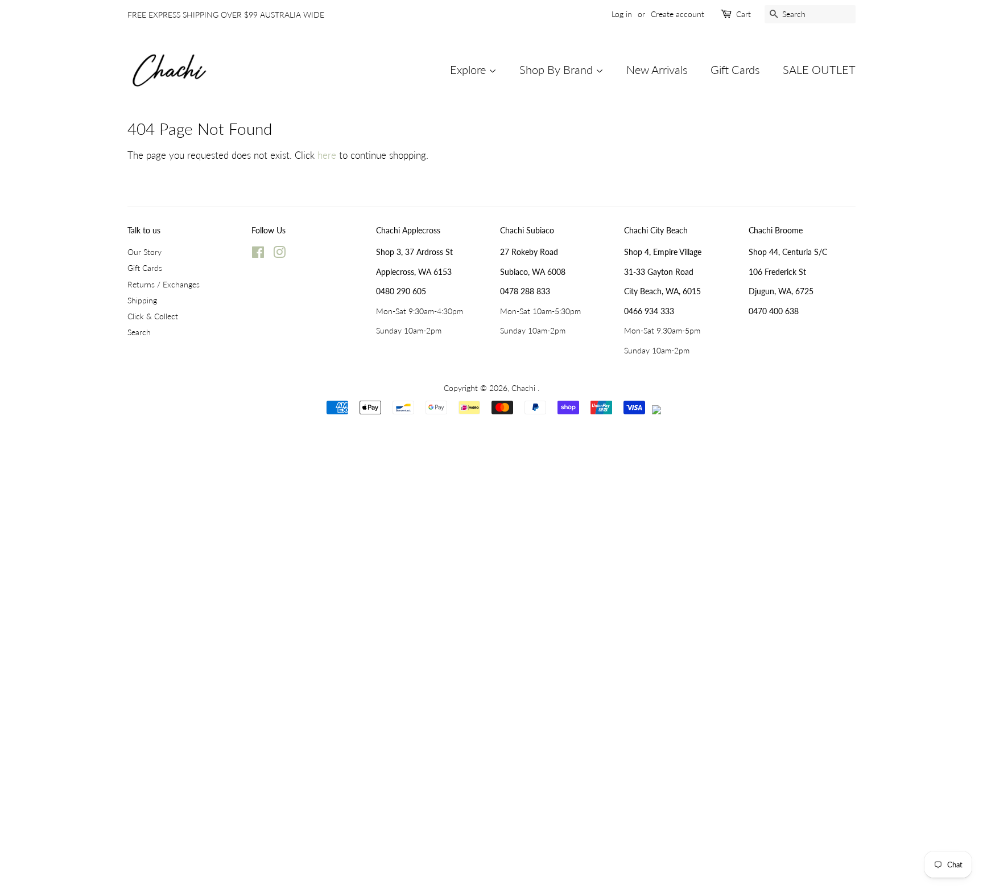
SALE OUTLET (819, 69)
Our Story (144, 252)
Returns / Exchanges (163, 284)
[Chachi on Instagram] (279, 254)
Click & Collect (152, 316)
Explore (469, 69)
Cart (743, 14)
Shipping (142, 300)
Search (139, 332)
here (326, 155)
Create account (677, 14)
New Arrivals (657, 69)
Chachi (524, 388)
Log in (622, 14)
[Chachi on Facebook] (258, 254)
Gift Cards (735, 69)
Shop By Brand (557, 69)
